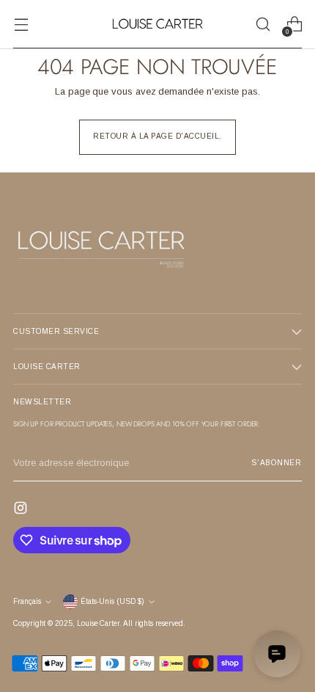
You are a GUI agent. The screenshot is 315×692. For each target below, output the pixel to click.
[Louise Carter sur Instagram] (22, 510)
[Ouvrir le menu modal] (21, 25)
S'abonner (276, 463)
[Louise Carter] (157, 24)
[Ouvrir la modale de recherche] (263, 25)
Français (27, 601)
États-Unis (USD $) (112, 601)
